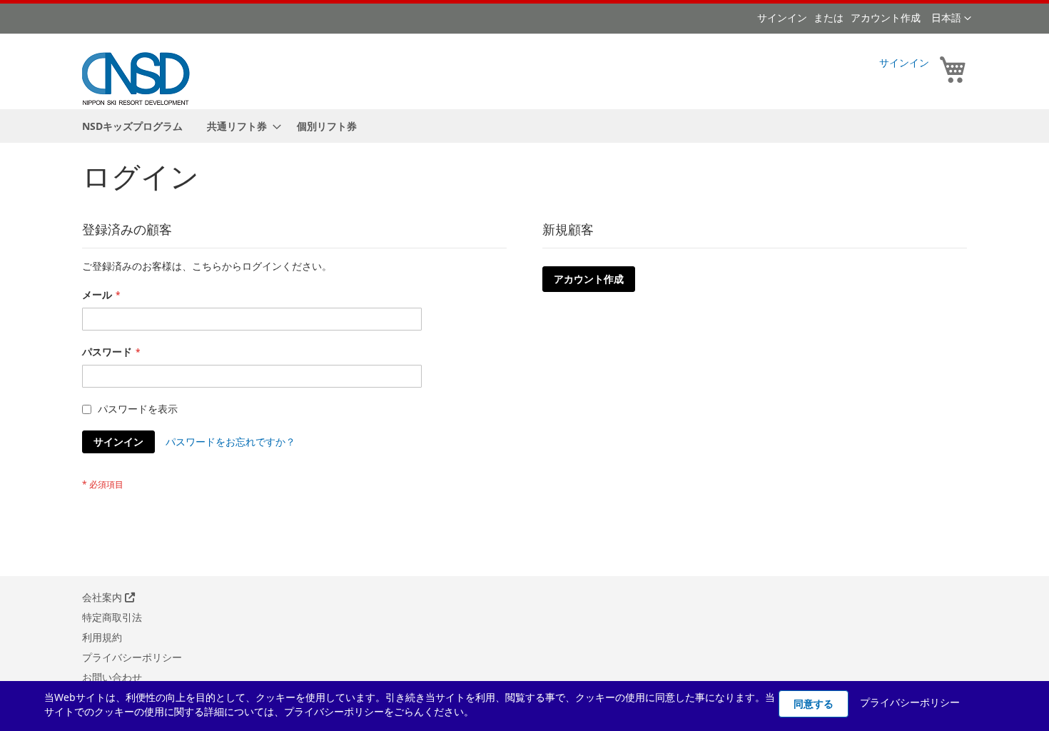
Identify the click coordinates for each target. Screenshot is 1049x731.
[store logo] (136, 78)
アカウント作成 (886, 17)
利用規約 (102, 637)
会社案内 (103, 597)
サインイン (782, 17)
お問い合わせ (112, 677)
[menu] (524, 126)
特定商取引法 (112, 617)
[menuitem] (132, 126)
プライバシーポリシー (132, 657)
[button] (951, 18)
